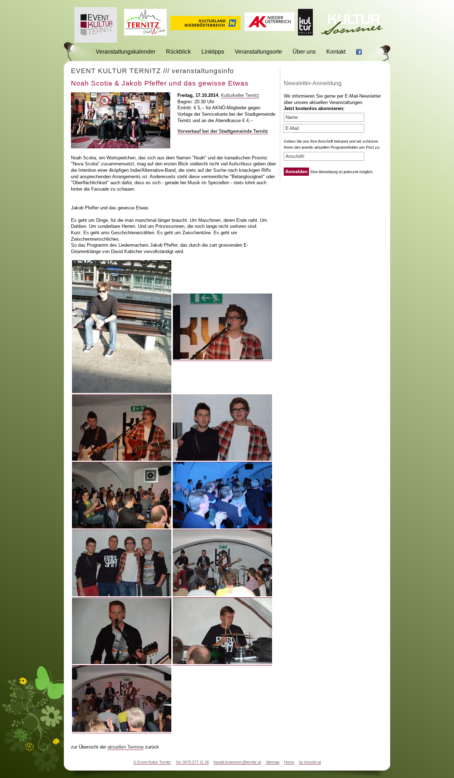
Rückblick (178, 52)
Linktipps (212, 52)
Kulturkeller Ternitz (240, 95)
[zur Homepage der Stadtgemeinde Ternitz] (145, 34)
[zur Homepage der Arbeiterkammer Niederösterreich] (269, 29)
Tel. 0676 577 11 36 (192, 762)
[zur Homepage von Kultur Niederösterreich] (205, 28)
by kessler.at (310, 762)
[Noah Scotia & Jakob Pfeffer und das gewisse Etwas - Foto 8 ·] (222, 595)
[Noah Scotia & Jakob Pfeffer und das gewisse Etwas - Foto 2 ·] (222, 358)
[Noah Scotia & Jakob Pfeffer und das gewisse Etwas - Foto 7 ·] (121, 595)
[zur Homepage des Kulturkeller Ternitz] (305, 34)
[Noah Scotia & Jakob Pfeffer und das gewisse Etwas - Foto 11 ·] (121, 730)
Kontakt (335, 52)
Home (289, 762)
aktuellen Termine (125, 747)
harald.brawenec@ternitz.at (237, 762)
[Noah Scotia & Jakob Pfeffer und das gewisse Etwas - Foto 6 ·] (222, 527)
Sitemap (272, 762)
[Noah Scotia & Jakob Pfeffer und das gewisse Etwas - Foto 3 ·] (121, 459)
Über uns (304, 52)
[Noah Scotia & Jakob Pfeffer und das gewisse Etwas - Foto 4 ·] (222, 459)
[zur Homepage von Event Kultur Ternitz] (95, 41)
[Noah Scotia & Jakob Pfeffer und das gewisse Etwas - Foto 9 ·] (121, 662)
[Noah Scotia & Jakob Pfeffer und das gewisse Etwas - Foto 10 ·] (222, 662)
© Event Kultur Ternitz (152, 762)
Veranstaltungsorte (258, 52)
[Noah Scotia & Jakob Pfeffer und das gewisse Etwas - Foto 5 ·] (121, 527)
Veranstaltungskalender (125, 52)
